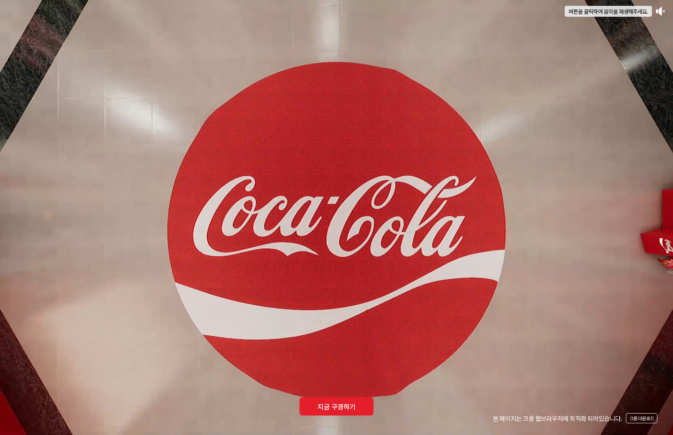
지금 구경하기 (336, 406)
